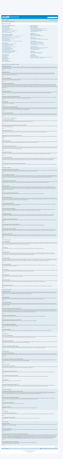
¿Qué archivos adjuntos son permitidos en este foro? (36, 52)
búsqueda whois (11, 435)
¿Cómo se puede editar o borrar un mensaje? (7, 44)
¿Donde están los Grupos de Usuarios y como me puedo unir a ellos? (38, 28)
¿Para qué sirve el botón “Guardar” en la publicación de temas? (9, 51)
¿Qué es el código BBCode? (5, 55)
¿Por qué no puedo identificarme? (6, 29)
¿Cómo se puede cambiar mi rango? (6, 40)
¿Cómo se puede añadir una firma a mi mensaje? (8, 45)
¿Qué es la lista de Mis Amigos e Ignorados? (35, 38)
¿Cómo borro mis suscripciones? (34, 49)
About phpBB (9, 425)
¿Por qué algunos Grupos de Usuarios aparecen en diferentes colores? (38, 30)
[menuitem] (8, 20)
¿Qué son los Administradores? (34, 26)
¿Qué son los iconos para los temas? (6, 61)
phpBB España (33, 451)
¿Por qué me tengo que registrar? (6, 26)
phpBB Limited (34, 424)
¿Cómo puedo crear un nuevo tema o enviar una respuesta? (9, 43)
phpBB (36, 142)
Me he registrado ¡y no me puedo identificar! (7, 28)
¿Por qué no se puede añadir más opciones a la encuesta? (9, 46)
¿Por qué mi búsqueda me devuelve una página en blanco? (37, 43)
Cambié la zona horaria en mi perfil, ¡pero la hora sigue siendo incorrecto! (10, 37)
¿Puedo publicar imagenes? (5, 57)
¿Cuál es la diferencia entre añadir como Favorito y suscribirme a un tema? (39, 47)
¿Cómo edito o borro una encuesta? (6, 47)
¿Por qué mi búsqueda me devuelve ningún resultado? (36, 42)
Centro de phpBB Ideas (40, 429)
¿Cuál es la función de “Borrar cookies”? (7, 32)
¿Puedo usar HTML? (4, 56)
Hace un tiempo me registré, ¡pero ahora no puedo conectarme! (9, 30)
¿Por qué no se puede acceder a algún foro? (7, 48)
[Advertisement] (31, 7)
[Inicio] (6, 17)
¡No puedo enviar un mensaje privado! (34, 34)
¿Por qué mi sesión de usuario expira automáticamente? (8, 31)
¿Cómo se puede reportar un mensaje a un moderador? (8, 50)
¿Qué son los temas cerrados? (5, 60)
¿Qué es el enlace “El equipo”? (34, 31)
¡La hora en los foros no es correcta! (6, 36)
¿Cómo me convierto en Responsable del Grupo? (36, 29)
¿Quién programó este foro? (33, 55)
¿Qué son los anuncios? (5, 59)
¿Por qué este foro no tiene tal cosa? (34, 56)
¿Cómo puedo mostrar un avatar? (6, 39)
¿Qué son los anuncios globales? (6, 58)
